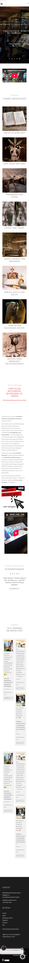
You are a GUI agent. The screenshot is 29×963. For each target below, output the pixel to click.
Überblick (5, 920)
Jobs (3, 925)
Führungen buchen (7, 918)
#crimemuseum (8, 682)
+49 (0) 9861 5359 (6, 902)
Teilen (5, 694)
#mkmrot (6, 678)
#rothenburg (7, 680)
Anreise (4, 913)
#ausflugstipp (7, 686)
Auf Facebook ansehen (8, 692)
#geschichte (7, 684)
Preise (4, 915)
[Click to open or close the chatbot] (22, 956)
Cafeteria (4, 922)
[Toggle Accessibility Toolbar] (3, 960)
